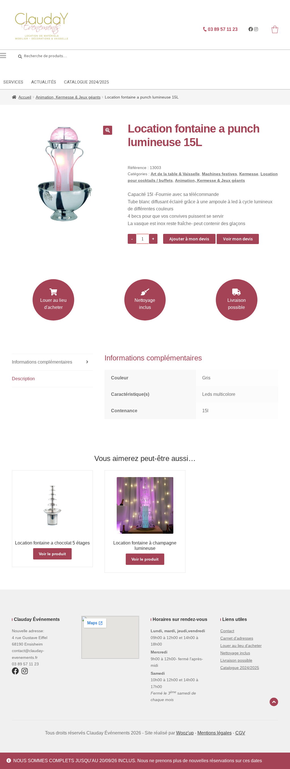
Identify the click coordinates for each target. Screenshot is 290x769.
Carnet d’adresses (236, 638)
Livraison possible (236, 304)
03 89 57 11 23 (222, 29)
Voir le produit (52, 554)
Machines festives (219, 174)
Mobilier (118, 68)
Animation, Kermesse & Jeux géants (68, 97)
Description (23, 378)
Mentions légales (214, 732)
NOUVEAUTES (260, 68)
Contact (227, 631)
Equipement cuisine (75, 68)
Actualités (43, 82)
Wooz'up (185, 732)
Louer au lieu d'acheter (53, 304)
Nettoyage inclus (145, 304)
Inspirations (222, 68)
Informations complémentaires (42, 362)
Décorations (182, 68)
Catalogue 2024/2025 (86, 82)
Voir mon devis (238, 239)
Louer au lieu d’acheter (241, 645)
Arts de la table (22, 68)
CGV (240, 732)
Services (13, 82)
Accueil (24, 97)
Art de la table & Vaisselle (175, 174)
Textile (148, 68)
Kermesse (248, 174)
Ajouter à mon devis (189, 239)
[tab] (52, 362)
